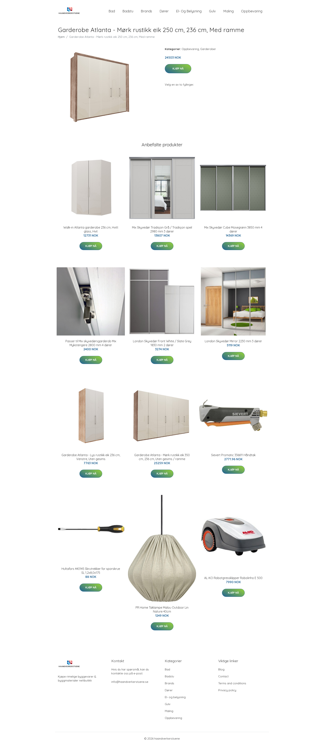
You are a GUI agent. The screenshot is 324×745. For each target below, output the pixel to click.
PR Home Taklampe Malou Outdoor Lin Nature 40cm (162, 609)
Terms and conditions (232, 683)
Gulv (212, 11)
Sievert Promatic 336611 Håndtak (233, 455)
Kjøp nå (178, 68)
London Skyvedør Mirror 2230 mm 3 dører (233, 341)
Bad (112, 11)
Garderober (208, 49)
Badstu (127, 11)
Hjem (61, 37)
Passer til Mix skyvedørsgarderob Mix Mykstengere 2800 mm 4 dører (90, 343)
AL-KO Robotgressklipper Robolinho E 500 (233, 578)
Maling (228, 11)
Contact (223, 676)
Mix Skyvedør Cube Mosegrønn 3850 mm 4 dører (233, 229)
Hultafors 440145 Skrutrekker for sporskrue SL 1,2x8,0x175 (91, 571)
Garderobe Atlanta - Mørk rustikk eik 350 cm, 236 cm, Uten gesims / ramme (162, 457)
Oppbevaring (251, 11)
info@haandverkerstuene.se (129, 682)
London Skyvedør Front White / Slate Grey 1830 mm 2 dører (162, 343)
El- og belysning (189, 11)
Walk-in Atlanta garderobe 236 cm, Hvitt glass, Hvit (90, 229)
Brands (146, 11)
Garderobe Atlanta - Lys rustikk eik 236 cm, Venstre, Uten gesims (91, 457)
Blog (221, 669)
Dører (164, 11)
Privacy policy (227, 690)
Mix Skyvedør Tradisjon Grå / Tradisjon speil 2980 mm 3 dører (162, 229)
